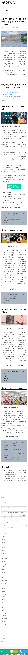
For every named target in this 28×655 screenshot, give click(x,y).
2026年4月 (3, 547)
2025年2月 (3, 575)
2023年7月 (3, 602)
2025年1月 (3, 577)
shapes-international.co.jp (16, 447)
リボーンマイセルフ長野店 (9, 98)
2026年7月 (3, 539)
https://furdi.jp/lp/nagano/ (16, 380)
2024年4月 (3, 599)
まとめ (4, 100)
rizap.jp (12, 300)
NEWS (2, 16)
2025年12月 (4, 556)
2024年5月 (3, 596)
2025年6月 (3, 566)
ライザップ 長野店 (7, 94)
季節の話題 (3, 638)
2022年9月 (3, 624)
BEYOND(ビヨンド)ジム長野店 (16, 27)
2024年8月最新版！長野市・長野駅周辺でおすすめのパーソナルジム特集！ (13, 21)
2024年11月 (4, 580)
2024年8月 (3, 588)
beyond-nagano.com (15, 219)
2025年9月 (3, 561)
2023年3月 (3, 607)
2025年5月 (3, 569)
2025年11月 (4, 558)
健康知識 (3, 635)
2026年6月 (3, 542)
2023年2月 (3, 610)
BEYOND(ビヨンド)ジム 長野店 (10, 92)
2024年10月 (4, 583)
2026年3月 (3, 550)
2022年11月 (4, 618)
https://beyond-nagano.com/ (17, 223)
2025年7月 (3, 564)
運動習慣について (5, 641)
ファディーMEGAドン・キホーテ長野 (12, 96)
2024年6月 (3, 594)
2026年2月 (3, 553)
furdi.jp (12, 377)
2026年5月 (3, 545)
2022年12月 (4, 615)
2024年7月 (3, 591)
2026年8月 (3, 536)
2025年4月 (3, 572)
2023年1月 (3, 613)
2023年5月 (3, 605)
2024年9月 (3, 586)
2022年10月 (4, 621)
